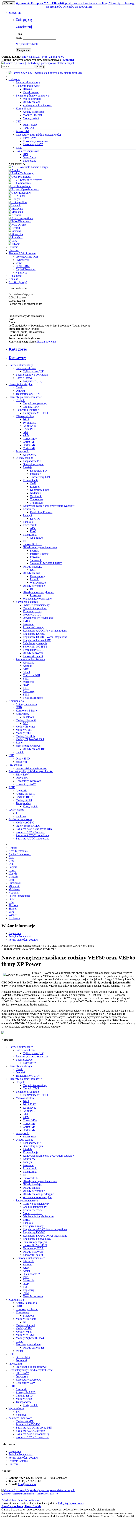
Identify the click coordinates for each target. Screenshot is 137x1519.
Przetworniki (30, 524)
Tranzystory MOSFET (35, 412)
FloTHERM (23, 266)
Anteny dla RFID (25, 793)
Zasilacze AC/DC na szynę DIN (34, 828)
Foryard (13, 866)
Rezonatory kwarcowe (35, 141)
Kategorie (14, 79)
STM (26, 694)
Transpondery (23, 803)
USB (33, 569)
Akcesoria (28, 662)
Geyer (12, 870)
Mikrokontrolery (32, 98)
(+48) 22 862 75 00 (53, 56)
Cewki (19, 387)
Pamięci (27, 515)
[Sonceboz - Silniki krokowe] (15, 237)
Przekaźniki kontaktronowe (31, 768)
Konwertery (22, 713)
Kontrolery (29, 508)
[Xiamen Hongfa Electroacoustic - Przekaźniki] (14, 198)
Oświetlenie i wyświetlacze (38, 617)
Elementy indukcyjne (20, 384)
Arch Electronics (18, 850)
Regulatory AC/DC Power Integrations (45, 630)
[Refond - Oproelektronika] (14, 227)
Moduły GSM (24, 729)
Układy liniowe (31, 572)
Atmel (26, 672)
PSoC (26, 688)
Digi (11, 863)
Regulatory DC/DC (34, 633)
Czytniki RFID (24, 796)
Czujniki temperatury (35, 403)
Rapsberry (28, 691)
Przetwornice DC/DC (28, 825)
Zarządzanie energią (27, 601)
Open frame (29, 157)
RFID (12, 787)
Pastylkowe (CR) (32, 381)
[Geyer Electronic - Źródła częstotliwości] (20, 192)
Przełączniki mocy (33, 627)
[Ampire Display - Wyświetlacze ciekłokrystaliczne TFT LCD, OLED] (14, 170)
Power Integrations (19, 895)
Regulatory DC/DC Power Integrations (45, 636)
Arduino (27, 665)
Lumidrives (15, 882)
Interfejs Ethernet (39, 553)
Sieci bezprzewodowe (28, 745)
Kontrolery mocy (32, 611)
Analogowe (29, 454)
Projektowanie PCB (27, 256)
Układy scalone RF (34, 748)
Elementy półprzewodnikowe (25, 397)
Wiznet (12, 914)
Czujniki (20, 400)
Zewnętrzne (29, 160)
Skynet (12, 908)
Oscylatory (22, 777)
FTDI (26, 678)
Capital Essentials (25, 269)
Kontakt (13, 278)
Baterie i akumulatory (21, 365)
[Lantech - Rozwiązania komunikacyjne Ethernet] (15, 205)
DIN (25, 154)
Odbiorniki (36, 496)
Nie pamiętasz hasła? (27, 44)
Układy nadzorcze (33, 652)
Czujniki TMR (31, 406)
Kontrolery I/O (38, 470)
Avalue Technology (20, 854)
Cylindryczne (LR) (33, 371)
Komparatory (37, 576)
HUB (19, 707)
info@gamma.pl (31, 56)
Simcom (13, 905)
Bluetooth (28, 716)
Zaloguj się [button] (15, 12)
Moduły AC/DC (25, 822)
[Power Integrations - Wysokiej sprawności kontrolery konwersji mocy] (21, 218)
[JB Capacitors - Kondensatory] (18, 202)
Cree (11, 860)
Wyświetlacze (16, 809)
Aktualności (15, 275)
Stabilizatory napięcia (35, 643)
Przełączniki (22, 451)
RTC (32, 588)
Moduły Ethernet (32, 114)
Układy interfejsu (32, 566)
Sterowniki (36, 560)
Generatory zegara (33, 464)
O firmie (13, 246)
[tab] (72, 349)
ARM (26, 435)
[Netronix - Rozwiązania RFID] (15, 214)
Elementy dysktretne (27, 409)
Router (19, 742)
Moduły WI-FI (24, 732)
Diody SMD (30, 124)
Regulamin (15, 933)
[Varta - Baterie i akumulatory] (13, 240)
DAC (33, 531)
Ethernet (34, 486)
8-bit (25, 432)
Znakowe (21, 816)
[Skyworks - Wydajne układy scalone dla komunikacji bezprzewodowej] (16, 234)
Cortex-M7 (29, 448)
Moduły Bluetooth (26, 720)
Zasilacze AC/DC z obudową (32, 835)
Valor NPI (21, 272)
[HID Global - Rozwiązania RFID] (17, 195)
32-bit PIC (29, 428)
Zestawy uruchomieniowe (37, 105)
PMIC (26, 620)
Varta (11, 911)
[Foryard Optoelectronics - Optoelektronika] (24, 189)
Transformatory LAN (28, 393)
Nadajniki (35, 492)
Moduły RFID (24, 800)
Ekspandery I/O (32, 460)
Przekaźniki (15, 764)
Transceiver (36, 499)
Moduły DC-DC (32, 614)
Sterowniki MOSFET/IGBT (46, 563)
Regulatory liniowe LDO (37, 640)
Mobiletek (14, 889)
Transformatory (31, 92)
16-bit (26, 419)
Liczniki (34, 579)
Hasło (19, 37)
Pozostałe (35, 473)
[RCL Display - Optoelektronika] (17, 224)
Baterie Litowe (24, 377)
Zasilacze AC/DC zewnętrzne (32, 838)
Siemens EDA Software (22, 253)
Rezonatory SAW (33, 144)
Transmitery (36, 502)
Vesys (19, 262)
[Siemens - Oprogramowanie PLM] (15, 230)
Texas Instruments (33, 697)
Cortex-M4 (29, 444)
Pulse (12, 898)
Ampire (13, 847)
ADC (33, 528)
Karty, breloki (30, 806)
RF (24, 540)
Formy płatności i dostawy (23, 939)
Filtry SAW (29, 137)
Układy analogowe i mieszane (40, 547)
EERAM (35, 518)
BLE (25, 723)
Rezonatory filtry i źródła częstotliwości (31, 771)
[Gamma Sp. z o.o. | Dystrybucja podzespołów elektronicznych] (38, 63)
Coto (11, 857)
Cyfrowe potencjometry (36, 604)
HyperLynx (22, 259)
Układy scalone (31, 101)
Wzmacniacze (38, 582)
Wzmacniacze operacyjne (37, 598)
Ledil (11, 879)
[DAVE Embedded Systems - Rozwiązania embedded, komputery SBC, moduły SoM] (25, 179)
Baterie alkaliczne (26, 368)
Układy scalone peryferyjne (38, 592)
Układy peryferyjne (34, 585)
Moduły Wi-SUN (25, 736)
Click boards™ (31, 675)
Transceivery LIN (40, 476)
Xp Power (14, 918)
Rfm (11, 902)
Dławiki (27, 88)
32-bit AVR (29, 425)
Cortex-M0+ (30, 438)
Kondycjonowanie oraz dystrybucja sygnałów (49, 505)
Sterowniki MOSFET (35, 646)
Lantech (13, 876)
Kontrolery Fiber (39, 489)
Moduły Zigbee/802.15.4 (30, 739)
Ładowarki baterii (33, 656)
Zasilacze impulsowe (20, 819)
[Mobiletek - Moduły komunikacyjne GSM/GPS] (16, 211)
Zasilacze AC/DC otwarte (30, 832)
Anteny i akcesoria (33, 111)
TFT (18, 812)
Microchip (28, 681)
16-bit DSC (29, 422)
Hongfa (13, 873)
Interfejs (27, 467)
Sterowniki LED (32, 544)
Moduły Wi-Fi (31, 118)
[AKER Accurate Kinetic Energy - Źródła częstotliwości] (28, 167)
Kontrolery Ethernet (41, 512)
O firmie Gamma (18, 1460)
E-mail (19, 33)
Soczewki (28, 127)
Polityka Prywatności (20, 936)
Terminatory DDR (33, 649)
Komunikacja (30, 480)
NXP (26, 684)
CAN (33, 483)
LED (11, 755)
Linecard (14, 250)
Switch (20, 752)
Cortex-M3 (29, 441)
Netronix (14, 892)
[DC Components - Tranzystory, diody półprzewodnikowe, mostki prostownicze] (20, 182)
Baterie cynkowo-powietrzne (32, 374)
